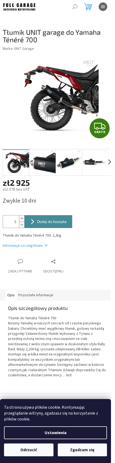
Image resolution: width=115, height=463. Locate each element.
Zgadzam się (82, 450)
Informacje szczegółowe (23, 245)
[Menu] (103, 6)
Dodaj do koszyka (52, 221)
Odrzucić (28, 450)
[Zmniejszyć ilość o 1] (21, 225)
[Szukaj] (75, 6)
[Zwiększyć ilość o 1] (21, 218)
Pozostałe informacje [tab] (35, 295)
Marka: (18, 48)
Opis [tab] (11, 295)
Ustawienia (56, 433)
